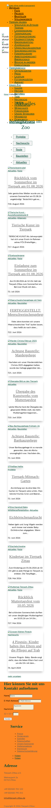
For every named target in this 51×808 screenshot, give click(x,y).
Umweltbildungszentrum (27, 48)
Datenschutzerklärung (27, 751)
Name (6, 696)
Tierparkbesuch (17, 68)
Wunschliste (21, 108)
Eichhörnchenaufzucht (25, 517)
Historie (18, 91)
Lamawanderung (23, 30)
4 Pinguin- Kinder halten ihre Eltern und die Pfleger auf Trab (25, 646)
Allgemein (21, 218)
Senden (8, 719)
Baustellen (20, 16)
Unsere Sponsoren (24, 114)
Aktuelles (14, 8)
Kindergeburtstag (23, 42)
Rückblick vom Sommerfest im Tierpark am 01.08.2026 (25, 182)
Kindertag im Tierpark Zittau (25, 558)
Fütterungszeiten (23, 79)
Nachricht (8, 709)
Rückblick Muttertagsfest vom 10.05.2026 (25, 601)
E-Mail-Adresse (11, 701)
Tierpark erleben (18, 22)
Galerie (18, 88)
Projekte (19, 13)
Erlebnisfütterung (24, 39)
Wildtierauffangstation (18, 510)
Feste (17, 10)
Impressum (22, 749)
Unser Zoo (15, 85)
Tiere (17, 96)
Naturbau (19, 93)
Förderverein (21, 111)
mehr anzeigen (14, 676)
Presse (20, 734)
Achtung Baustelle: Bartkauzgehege (26, 438)
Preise (17, 73)
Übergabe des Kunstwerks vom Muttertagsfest (25, 395)
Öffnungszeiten (22, 71)
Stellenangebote (23, 19)
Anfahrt (19, 82)
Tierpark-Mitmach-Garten (25, 479)
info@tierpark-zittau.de (14, 798)
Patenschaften (23, 741)
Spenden (21, 739)
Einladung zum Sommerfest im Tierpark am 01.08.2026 (25, 270)
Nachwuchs (20, 99)
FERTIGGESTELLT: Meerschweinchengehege (26, 312)
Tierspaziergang (22, 33)
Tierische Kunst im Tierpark (25, 227)
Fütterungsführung (25, 36)
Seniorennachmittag (25, 51)
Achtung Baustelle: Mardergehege (26, 353)
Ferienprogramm (23, 53)
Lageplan (19, 76)
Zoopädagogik (22, 45)
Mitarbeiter (20, 116)
